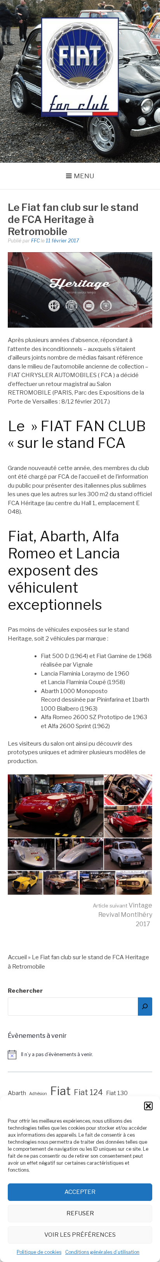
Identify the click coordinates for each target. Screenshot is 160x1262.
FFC (35, 241)
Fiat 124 (88, 1092)
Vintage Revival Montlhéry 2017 (122, 915)
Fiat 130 (117, 1093)
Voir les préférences (80, 1234)
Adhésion (38, 1093)
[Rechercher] (145, 1006)
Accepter (80, 1191)
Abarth (17, 1093)
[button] (148, 1106)
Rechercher (25, 990)
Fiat (60, 1091)
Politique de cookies (39, 1252)
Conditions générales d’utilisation (102, 1252)
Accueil (17, 957)
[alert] (80, 1054)
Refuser (80, 1213)
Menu (84, 176)
